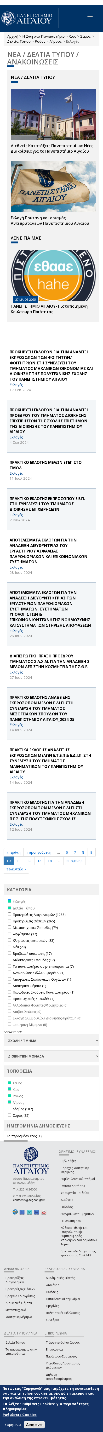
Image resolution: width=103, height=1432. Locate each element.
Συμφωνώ (13, 1424)
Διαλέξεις (52, 1285)
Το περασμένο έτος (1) (24, 1136)
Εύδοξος (67, 1207)
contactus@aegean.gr (29, 1200)
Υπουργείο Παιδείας (75, 1193)
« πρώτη (14, 852)
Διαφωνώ (34, 1425)
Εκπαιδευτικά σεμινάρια (63, 1299)
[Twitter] (29, 1212)
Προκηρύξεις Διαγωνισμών (15, 1280)
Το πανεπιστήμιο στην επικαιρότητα (21, 1351)
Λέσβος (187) (23, 1109)
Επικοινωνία (54, 1349)
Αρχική (12, 36)
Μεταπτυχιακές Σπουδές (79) (35, 927)
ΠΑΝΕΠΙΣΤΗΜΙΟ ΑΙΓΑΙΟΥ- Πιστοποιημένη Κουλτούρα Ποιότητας (49, 309)
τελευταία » (16, 869)
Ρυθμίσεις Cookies (20, 1414)
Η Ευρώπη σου (71, 1221)
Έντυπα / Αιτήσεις (73, 1186)
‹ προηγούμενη (39, 852)
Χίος (72, 36)
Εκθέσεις (52, 1292)
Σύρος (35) (21, 1115)
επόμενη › (75, 860)
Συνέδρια (52, 1320)
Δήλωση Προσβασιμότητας (59, 1377)
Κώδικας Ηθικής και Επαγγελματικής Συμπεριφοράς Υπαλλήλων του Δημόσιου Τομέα (79, 1236)
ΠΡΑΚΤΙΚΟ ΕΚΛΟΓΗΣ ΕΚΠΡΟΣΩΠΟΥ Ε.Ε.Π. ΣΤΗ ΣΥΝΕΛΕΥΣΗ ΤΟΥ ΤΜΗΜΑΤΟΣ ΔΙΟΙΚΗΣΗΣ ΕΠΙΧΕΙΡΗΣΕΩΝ (47, 504)
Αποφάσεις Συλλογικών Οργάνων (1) (42, 979)
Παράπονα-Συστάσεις (61, 1356)
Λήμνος (56, 41)
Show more (13, 1031)
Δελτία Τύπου (19, 41)
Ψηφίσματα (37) (25, 934)
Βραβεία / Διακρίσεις (20, 1296)
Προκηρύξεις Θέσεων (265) (34, 921)
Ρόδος (40, 41)
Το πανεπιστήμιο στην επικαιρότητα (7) (43, 966)
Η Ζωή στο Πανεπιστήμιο (43, 36)
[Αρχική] (29, 18)
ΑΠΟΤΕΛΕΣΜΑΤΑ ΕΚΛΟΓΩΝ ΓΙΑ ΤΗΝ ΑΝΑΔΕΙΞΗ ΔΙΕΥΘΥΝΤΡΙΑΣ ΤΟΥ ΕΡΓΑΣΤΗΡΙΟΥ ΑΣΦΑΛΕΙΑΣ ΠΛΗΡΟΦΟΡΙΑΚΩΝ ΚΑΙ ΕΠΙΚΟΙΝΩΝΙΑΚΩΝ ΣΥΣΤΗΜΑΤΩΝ (48, 550)
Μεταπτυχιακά (16, 1310)
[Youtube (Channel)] (43, 1212)
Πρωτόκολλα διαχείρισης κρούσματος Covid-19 (78, 1253)
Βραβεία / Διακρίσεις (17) (32, 953)
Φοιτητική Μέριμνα (19, 1317)
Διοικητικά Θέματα (19, 1303)
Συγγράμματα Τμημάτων (77, 1214)
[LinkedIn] (36, 1212)
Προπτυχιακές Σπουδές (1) (33, 998)
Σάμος (85, 36)
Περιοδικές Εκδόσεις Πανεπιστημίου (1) (43, 992)
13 (39, 860)
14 (50, 860)
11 (19, 860)
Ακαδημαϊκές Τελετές (60, 1278)
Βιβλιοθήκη (68, 1161)
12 (29, 860)
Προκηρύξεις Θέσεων (20, 1289)
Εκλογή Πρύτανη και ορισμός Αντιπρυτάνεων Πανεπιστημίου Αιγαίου (50, 220)
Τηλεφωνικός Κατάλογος (63, 1342)
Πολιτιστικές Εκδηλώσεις (63, 1313)
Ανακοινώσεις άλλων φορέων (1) (38, 973)
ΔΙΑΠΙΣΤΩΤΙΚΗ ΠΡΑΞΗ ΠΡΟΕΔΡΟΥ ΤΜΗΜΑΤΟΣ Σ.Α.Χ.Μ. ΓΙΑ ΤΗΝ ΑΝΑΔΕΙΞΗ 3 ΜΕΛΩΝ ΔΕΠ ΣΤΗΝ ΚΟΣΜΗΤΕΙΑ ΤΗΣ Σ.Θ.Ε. (49, 661)
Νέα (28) (19, 947)
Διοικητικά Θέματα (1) (29, 985)
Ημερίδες (52, 1306)
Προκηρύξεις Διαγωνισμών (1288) (39, 914)
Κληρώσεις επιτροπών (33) (33, 940)
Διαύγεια (67, 1200)
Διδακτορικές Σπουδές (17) (34, 960)
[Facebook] (22, 1212)
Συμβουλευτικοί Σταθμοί (78, 1179)
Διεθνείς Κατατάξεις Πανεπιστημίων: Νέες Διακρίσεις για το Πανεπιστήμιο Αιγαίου (52, 148)
